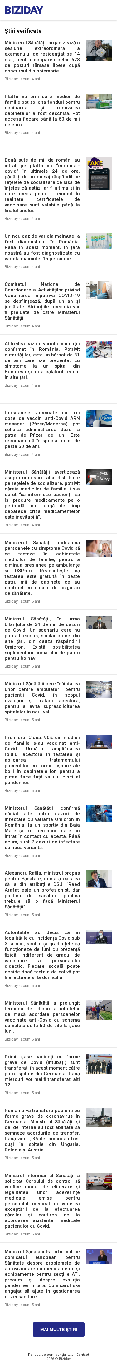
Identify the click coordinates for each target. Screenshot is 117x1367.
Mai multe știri (58, 1329)
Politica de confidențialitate (51, 1355)
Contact (82, 1355)
